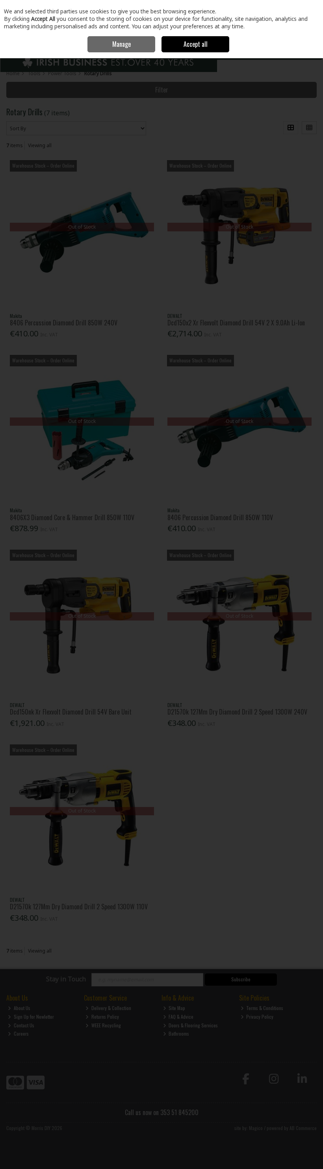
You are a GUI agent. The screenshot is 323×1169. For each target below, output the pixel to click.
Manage (121, 44)
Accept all (196, 44)
